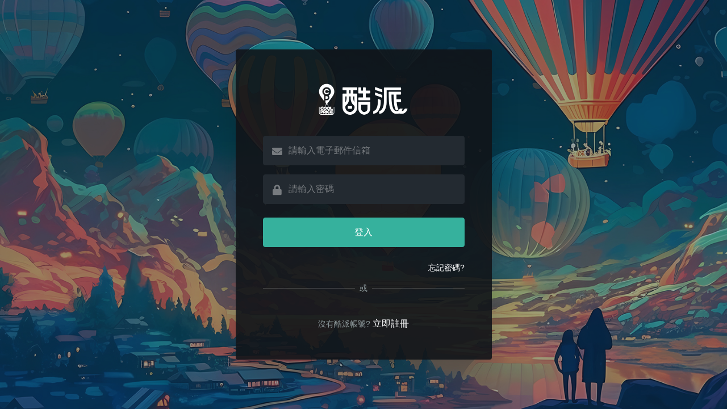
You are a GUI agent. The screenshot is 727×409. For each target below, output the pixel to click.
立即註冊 (391, 323)
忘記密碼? (446, 267)
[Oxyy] (364, 99)
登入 (363, 232)
